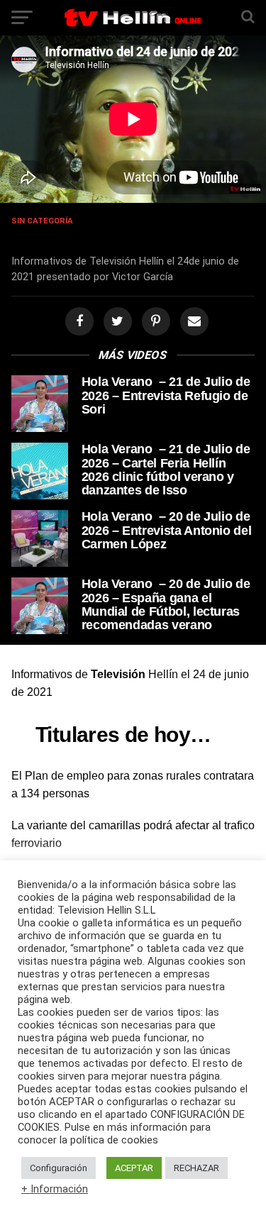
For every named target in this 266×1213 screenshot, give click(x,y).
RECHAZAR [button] (196, 1168)
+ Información (54, 1188)
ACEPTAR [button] (134, 1168)
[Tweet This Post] (115, 321)
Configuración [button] (58, 1168)
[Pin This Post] (154, 321)
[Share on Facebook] (77, 321)
